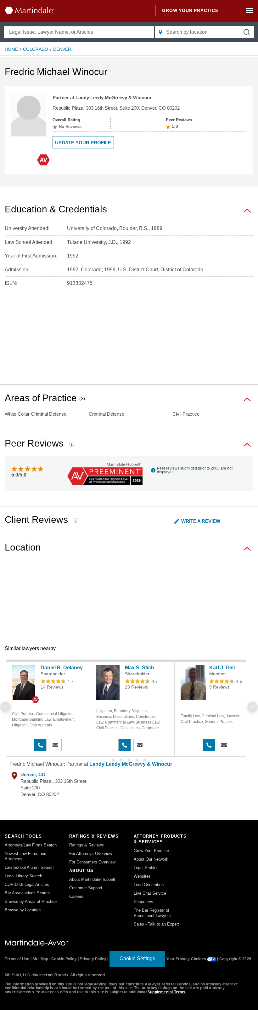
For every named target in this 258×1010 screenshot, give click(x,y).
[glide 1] (121, 760)
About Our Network (151, 859)
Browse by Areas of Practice (31, 901)
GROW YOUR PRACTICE (190, 10)
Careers (76, 896)
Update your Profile (83, 142)
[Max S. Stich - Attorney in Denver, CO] (109, 682)
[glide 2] (129, 760)
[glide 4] (144, 760)
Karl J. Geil (222, 667)
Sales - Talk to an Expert (156, 924)
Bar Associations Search (27, 893)
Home (11, 49)
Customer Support (85, 888)
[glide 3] (137, 760)
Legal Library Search (23, 876)
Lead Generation (149, 884)
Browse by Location (23, 910)
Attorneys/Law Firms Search (31, 845)
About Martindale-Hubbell (92, 879)
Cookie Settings (137, 958)
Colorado (35, 49)
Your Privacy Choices (186, 959)
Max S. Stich (139, 667)
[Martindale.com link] (36, 942)
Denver (62, 49)
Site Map (40, 959)
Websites (142, 876)
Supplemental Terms (167, 992)
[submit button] (246, 32)
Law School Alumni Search (29, 867)
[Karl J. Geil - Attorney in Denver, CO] (193, 682)
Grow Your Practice (151, 850)
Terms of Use (17, 959)
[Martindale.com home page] (29, 10)
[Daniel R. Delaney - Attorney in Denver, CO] (24, 682)
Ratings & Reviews (86, 845)
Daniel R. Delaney (62, 667)
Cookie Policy (64, 959)
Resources (143, 901)
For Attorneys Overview (90, 853)
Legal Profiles (146, 867)
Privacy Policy (93, 959)
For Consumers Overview (92, 862)
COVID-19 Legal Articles (27, 884)
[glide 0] (113, 760)
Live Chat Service (150, 893)
